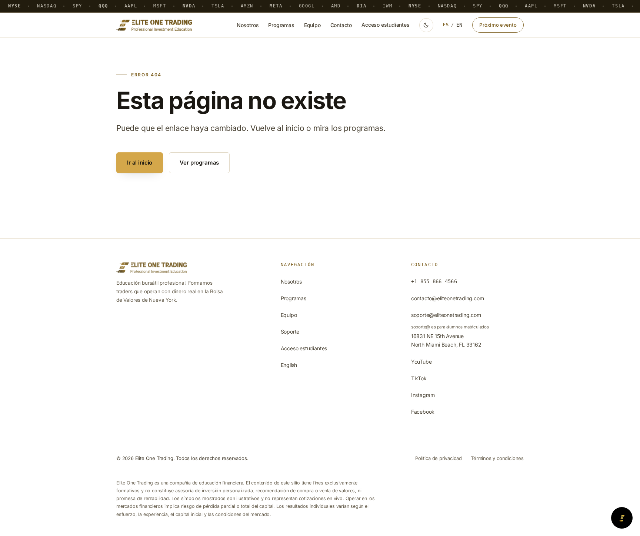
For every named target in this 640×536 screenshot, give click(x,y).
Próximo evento (498, 25)
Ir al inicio (139, 162)
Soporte (290, 331)
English (289, 365)
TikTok (419, 378)
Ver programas (199, 162)
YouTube (421, 361)
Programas (281, 25)
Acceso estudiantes (385, 24)
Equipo (312, 25)
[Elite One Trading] (154, 25)
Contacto (341, 25)
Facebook (423, 411)
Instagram (423, 395)
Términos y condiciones (497, 458)
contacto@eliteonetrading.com (447, 298)
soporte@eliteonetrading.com (446, 315)
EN (459, 25)
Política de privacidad (438, 458)
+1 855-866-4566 (434, 281)
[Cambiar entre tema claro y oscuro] (426, 25)
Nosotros (248, 25)
